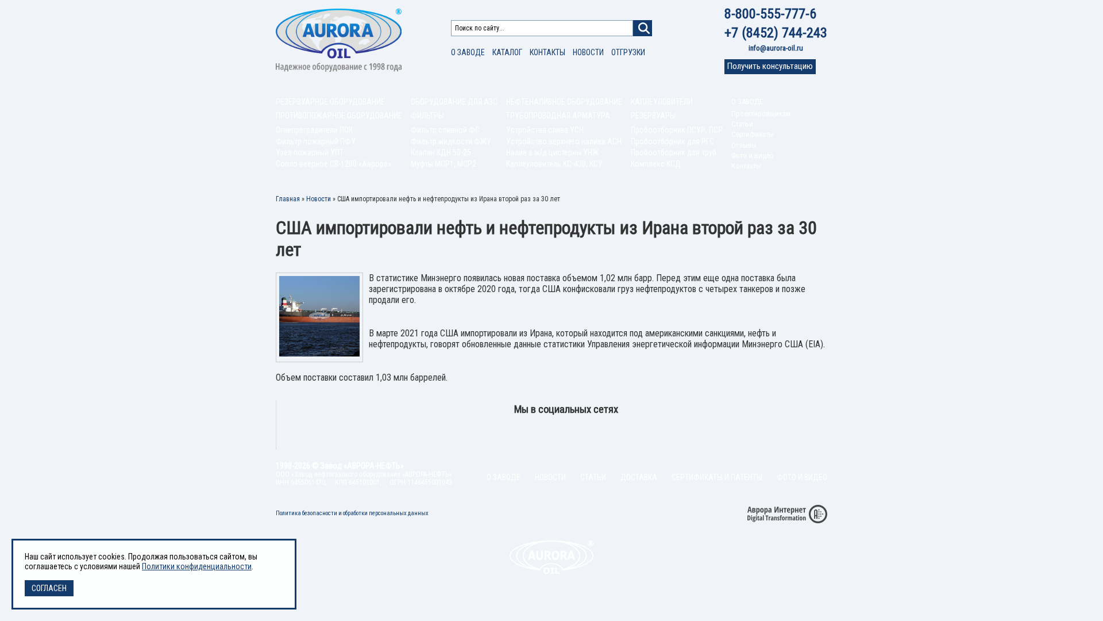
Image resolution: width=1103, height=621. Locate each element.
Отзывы (744, 145)
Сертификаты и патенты (717, 477)
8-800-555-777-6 (770, 14)
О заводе (468, 52)
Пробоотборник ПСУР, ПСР (677, 130)
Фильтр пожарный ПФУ (316, 141)
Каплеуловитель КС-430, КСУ (554, 163)
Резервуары (653, 115)
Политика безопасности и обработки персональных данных (352, 513)
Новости (588, 52)
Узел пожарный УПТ (310, 152)
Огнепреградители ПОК (314, 130)
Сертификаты (752, 134)
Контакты (547, 52)
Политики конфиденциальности (197, 566)
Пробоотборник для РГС (672, 141)
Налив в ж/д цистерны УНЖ (552, 152)
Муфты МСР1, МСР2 (443, 163)
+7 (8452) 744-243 (775, 33)
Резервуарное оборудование (330, 101)
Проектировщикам (760, 113)
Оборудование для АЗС (454, 101)
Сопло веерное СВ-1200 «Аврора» (333, 163)
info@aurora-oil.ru (776, 48)
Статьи (742, 124)
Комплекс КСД (656, 163)
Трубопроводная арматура (558, 115)
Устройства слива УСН (545, 130)
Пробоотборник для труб (673, 152)
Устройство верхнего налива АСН (564, 141)
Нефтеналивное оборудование (564, 101)
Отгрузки (628, 52)
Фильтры (427, 115)
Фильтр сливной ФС (445, 130)
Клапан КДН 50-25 (441, 152)
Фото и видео (752, 155)
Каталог (507, 52)
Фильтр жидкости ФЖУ (451, 141)
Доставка (638, 477)
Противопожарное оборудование (339, 115)
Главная (288, 199)
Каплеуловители (662, 101)
